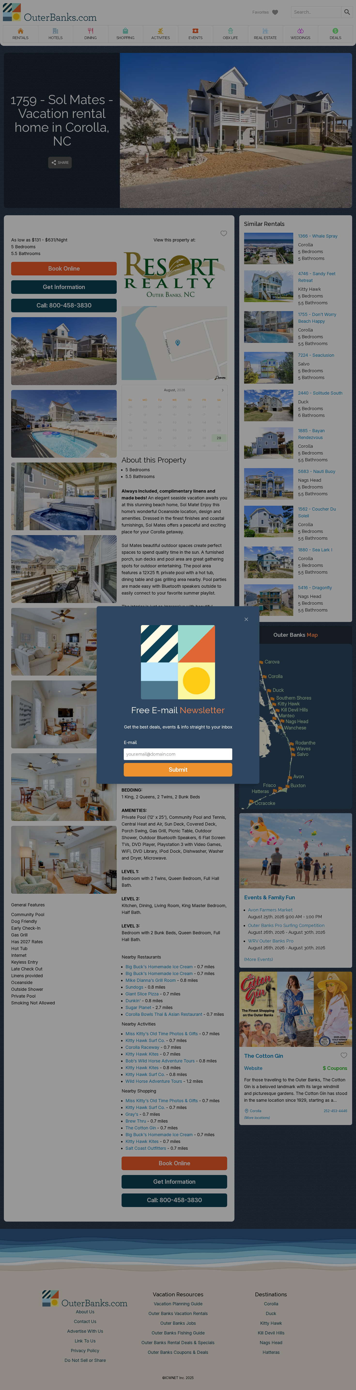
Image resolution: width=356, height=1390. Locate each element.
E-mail (130, 742)
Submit (178, 769)
